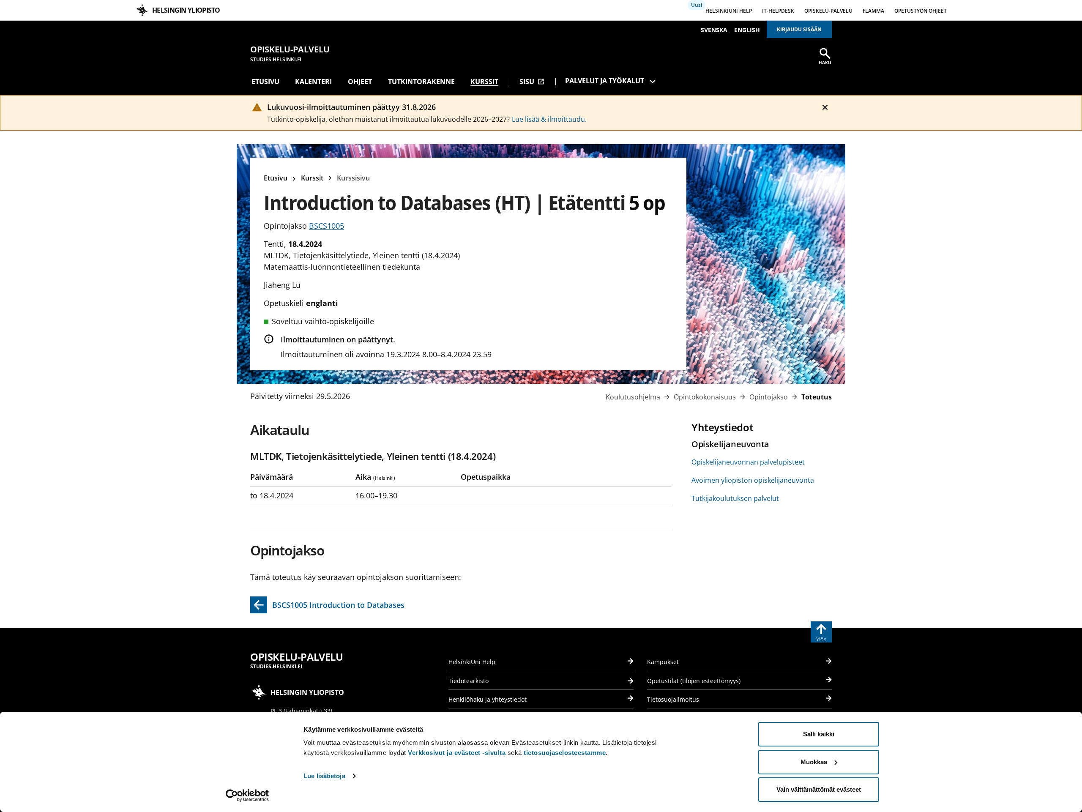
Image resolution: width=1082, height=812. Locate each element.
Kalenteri (313, 81)
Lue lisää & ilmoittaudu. (549, 119)
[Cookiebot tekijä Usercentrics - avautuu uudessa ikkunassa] (247, 795)
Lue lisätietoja (324, 775)
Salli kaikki (818, 734)
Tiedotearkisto (468, 681)
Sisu (531, 81)
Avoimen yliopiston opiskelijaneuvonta (752, 480)
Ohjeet (360, 81)
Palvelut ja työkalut (604, 80)
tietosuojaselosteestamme (565, 752)
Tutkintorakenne (421, 81)
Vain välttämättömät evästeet (818, 789)
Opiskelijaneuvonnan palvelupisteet (748, 462)
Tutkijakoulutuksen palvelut (735, 498)
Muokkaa (814, 762)
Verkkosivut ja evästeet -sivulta (456, 752)
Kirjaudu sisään (799, 29)
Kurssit (484, 81)
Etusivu (265, 81)
